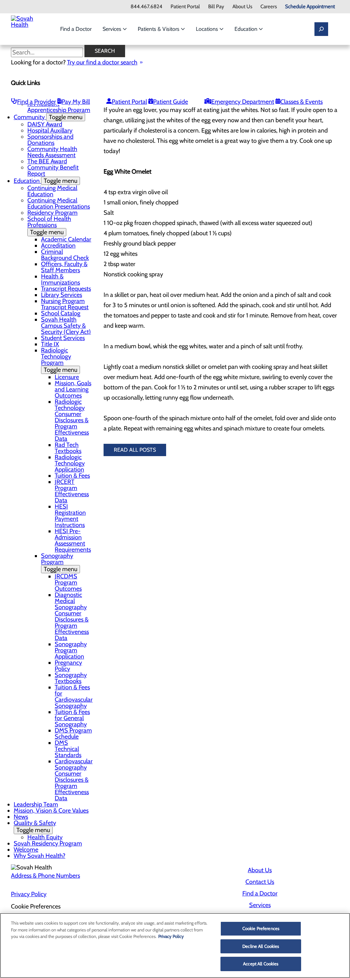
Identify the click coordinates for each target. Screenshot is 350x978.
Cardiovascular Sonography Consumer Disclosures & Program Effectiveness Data (74, 779)
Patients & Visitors (159, 29)
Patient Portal (185, 6)
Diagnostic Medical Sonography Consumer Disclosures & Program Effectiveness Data (72, 616)
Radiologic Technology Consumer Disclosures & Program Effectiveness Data (72, 420)
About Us (242, 6)
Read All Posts (135, 450)
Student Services (63, 338)
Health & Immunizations (60, 279)
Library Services (61, 295)
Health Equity (45, 837)
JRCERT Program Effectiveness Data (72, 491)
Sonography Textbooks (71, 678)
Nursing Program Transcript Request (65, 304)
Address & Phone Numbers (45, 875)
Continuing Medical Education (52, 191)
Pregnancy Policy (68, 666)
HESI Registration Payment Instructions (70, 516)
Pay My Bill (76, 101)
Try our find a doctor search (102, 62)
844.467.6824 (146, 6)
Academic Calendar (66, 239)
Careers (268, 6)
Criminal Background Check (65, 255)
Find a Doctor (76, 29)
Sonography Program (59, 562)
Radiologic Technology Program (59, 360)
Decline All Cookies (260, 946)
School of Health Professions (49, 225)
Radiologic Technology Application (70, 463)
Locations (207, 29)
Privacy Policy (28, 894)
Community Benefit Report (53, 170)
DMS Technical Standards (68, 749)
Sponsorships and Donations (50, 140)
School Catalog (60, 313)
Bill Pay (216, 6)
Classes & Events (301, 101)
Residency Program (52, 212)
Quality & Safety (35, 826)
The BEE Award (47, 161)
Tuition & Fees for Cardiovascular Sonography (74, 697)
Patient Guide (170, 101)
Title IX (50, 344)
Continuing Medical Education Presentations (58, 203)
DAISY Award (44, 124)
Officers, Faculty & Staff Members (64, 267)
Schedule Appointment (310, 6)
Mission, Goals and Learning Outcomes (73, 389)
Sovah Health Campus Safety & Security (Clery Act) (66, 326)
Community (48, 117)
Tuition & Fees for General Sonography (72, 718)
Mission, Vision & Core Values (51, 810)
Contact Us (259, 882)
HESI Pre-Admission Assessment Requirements (73, 540)
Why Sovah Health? (39, 856)
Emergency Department (242, 101)
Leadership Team (36, 804)
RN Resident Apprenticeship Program (58, 107)
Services (113, 29)
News (21, 816)
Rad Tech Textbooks (68, 448)
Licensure (67, 377)
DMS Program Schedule (73, 733)
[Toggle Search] (321, 29)
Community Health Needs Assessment (52, 152)
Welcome (26, 849)
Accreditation (58, 245)
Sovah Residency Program (48, 843)
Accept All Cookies (260, 963)
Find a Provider (36, 101)
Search (105, 51)
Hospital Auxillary (49, 130)
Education (246, 29)
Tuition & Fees (72, 475)
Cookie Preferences (260, 928)
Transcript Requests (66, 288)
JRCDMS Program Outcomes (68, 582)
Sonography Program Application (71, 650)
